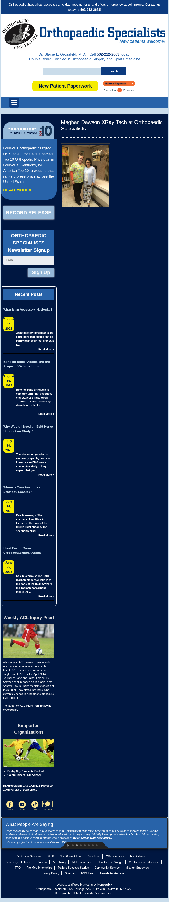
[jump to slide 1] (73, 845)
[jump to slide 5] (88, 845)
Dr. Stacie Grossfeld (29, 856)
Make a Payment (115, 83)
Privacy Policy (50, 873)
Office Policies (115, 856)
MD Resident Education (144, 862)
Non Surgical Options (19, 862)
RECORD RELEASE (28, 212)
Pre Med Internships (39, 867)
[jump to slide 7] (96, 845)
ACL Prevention (82, 862)
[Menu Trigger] (14, 103)
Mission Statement (137, 867)
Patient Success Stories (73, 867)
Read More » (46, 349)
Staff (51, 856)
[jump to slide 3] (81, 845)
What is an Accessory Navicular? (28, 309)
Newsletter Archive (112, 873)
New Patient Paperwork (65, 86)
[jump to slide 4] (84, 845)
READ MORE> (17, 190)
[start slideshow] (65, 845)
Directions (93, 856)
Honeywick (104, 884)
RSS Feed (87, 873)
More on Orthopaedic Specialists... (91, 837)
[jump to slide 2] (77, 845)
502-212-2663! (90, 9)
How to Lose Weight (110, 862)
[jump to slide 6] (92, 845)
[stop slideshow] (104, 845)
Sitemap (70, 873)
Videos (42, 862)
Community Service (107, 867)
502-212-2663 (108, 54)
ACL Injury (59, 862)
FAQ (18, 867)
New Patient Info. (71, 856)
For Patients (138, 856)
